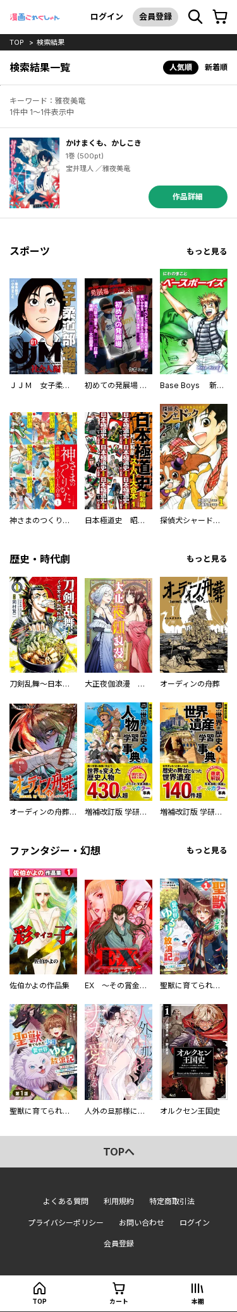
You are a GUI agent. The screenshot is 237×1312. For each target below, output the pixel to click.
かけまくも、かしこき (104, 143)
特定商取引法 (172, 1201)
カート (118, 1301)
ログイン (106, 16)
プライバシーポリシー (66, 1222)
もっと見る (207, 251)
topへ (119, 1151)
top (16, 42)
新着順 (216, 67)
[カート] (220, 17)
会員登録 (155, 16)
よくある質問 (65, 1201)
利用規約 (119, 1201)
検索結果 (50, 42)
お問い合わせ (141, 1222)
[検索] (195, 17)
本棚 (197, 1301)
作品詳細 (188, 196)
